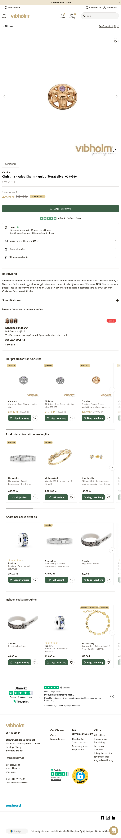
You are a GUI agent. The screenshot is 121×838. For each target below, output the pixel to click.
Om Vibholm (14, 7)
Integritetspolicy (103, 753)
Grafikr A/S (100, 831)
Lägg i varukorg (62, 208)
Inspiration (78, 749)
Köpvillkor (99, 735)
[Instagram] (108, 818)
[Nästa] (117, 96)
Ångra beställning (103, 760)
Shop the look (80, 742)
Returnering (100, 738)
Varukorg (72, 15)
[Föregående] (4, 96)
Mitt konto (112, 7)
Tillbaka (9, 26)
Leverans (99, 746)
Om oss (54, 735)
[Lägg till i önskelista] (115, 41)
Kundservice (95, 7)
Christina (6, 172)
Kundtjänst (10, 163)
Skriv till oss (11, 344)
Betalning (99, 742)
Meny (4, 17)
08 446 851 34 (15, 340)
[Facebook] (102, 818)
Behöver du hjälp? (109, 26)
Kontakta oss (57, 738)
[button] (60, 241)
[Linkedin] (113, 818)
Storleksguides (80, 746)
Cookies (98, 749)
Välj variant (21, 497)
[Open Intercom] (113, 830)
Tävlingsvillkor (101, 756)
